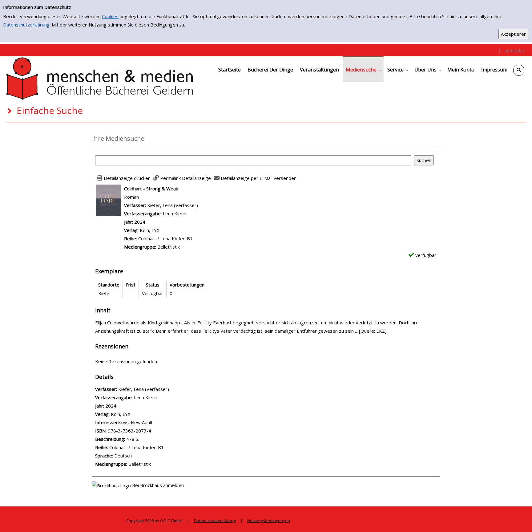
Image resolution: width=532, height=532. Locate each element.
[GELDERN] (100, 78)
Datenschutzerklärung (26, 25)
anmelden (515, 50)
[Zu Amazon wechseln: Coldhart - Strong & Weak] (108, 200)
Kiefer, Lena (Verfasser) (172, 205)
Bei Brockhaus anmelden (158, 485)
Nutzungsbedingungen (268, 520)
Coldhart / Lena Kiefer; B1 (165, 238)
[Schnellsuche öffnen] (518, 70)
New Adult (142, 422)
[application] (363, 69)
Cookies (110, 16)
